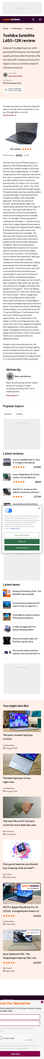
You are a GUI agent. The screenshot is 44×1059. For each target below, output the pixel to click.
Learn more (8, 115)
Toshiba (19, 414)
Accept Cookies (22, 548)
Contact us (8, 999)
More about (11, 395)
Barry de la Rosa (15, 76)
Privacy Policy (23, 1048)
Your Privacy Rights (22, 535)
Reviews (8, 414)
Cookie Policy (14, 529)
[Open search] (33, 19)
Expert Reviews (11, 19)
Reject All (22, 541)
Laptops (29, 28)
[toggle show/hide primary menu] (40, 19)
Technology (16, 28)
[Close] (39, 508)
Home (5, 28)
